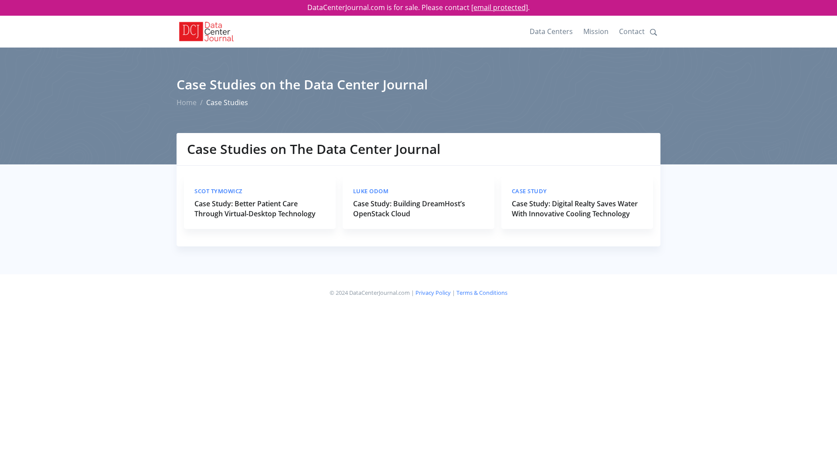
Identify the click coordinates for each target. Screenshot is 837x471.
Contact (632, 31)
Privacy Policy (433, 293)
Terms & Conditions (481, 293)
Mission (596, 31)
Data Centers (551, 31)
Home (187, 102)
